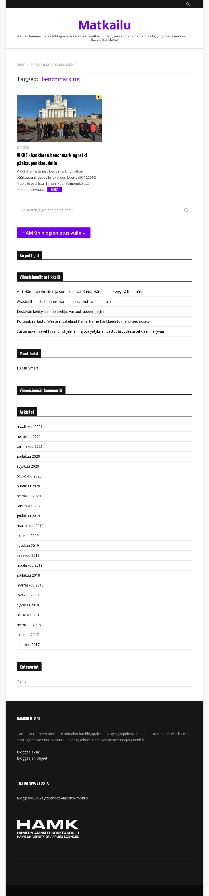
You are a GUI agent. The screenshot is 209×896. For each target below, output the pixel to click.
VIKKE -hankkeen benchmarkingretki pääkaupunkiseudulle (52, 159)
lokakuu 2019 (28, 535)
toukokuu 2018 (29, 614)
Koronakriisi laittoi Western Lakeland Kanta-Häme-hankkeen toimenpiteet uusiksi (83, 321)
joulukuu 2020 (28, 456)
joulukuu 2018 (28, 575)
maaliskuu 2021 (30, 426)
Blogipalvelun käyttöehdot (38, 798)
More (54, 189)
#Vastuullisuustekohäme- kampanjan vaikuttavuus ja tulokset (67, 301)
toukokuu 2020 (29, 476)
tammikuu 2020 (30, 505)
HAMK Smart (27, 368)
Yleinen (23, 681)
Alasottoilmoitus (74, 798)
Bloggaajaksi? (28, 752)
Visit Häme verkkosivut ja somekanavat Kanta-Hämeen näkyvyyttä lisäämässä (81, 291)
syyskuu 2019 (28, 545)
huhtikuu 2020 (28, 486)
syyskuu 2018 (28, 605)
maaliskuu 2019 (30, 565)
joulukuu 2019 (28, 515)
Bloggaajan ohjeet (32, 758)
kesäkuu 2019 (28, 555)
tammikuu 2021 (30, 446)
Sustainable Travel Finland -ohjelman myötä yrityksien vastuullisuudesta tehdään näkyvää (90, 331)
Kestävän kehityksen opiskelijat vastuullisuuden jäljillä (60, 311)
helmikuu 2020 (29, 495)
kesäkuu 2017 (28, 644)
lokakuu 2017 (28, 634)
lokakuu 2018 (28, 595)
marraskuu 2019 (30, 525)
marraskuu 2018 (30, 585)
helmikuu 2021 (29, 436)
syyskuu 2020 (28, 466)
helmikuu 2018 (29, 624)
